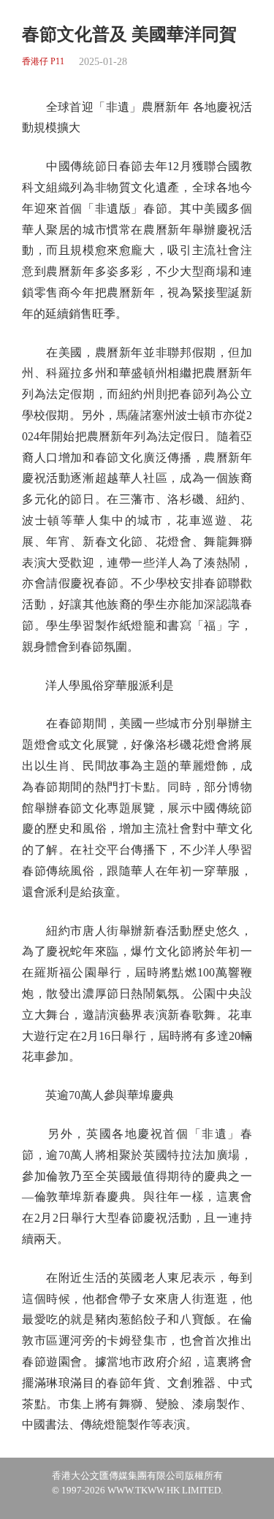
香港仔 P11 (43, 61)
